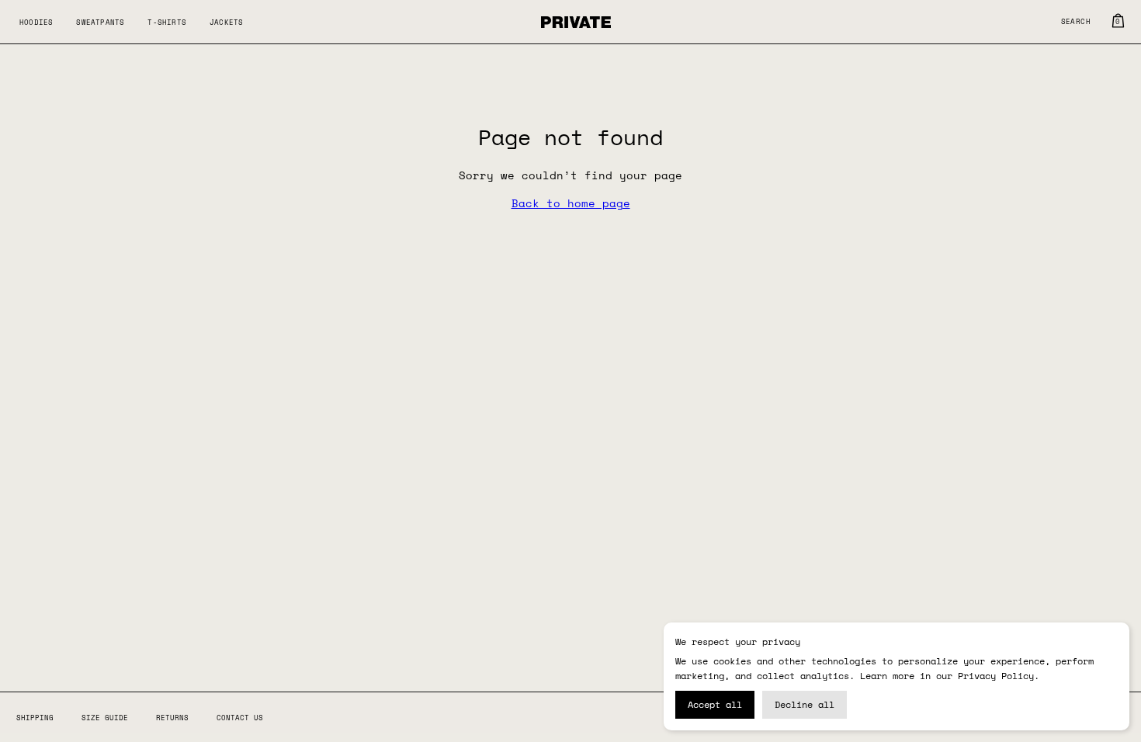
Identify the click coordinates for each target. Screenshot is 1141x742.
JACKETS (226, 22)
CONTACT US (240, 718)
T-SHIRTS (166, 22)
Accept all (715, 704)
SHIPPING (35, 718)
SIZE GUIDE (105, 718)
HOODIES (36, 22)
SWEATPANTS (100, 22)
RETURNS (172, 718)
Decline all (804, 704)
